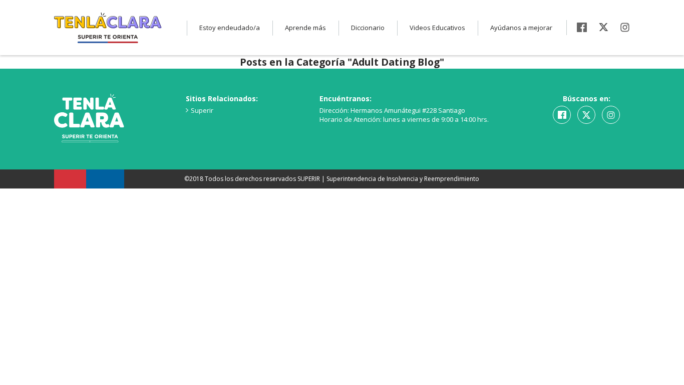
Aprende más (305, 27)
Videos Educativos (437, 27)
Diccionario (368, 27)
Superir (202, 110)
